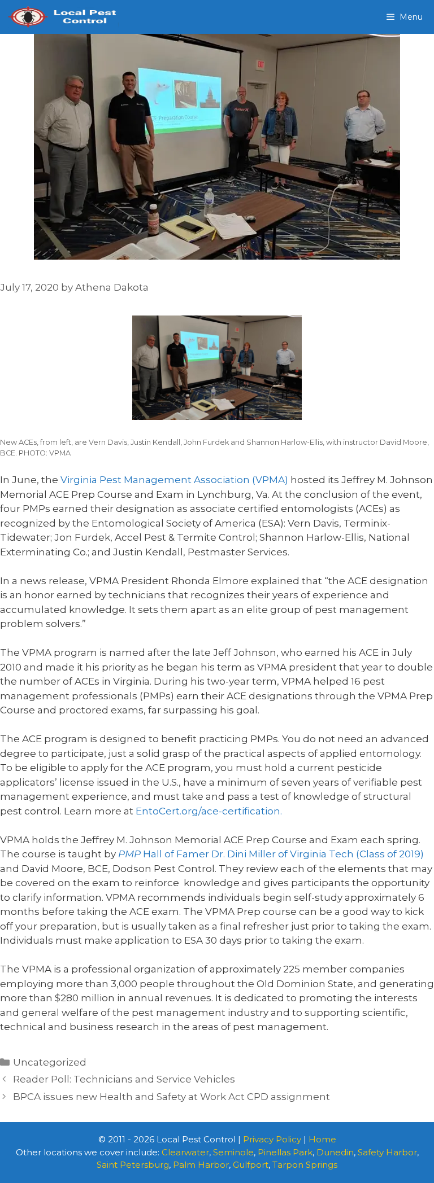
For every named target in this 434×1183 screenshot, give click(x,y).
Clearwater (185, 1152)
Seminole (233, 1152)
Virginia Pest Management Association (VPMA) (174, 479)
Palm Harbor (201, 1164)
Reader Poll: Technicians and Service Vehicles (124, 1079)
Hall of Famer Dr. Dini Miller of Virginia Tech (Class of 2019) (271, 854)
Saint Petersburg (133, 1164)
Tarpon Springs (304, 1164)
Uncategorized (49, 1062)
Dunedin (335, 1152)
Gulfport (250, 1164)
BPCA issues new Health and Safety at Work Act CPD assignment (171, 1096)
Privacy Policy (272, 1139)
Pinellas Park (285, 1152)
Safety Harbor (387, 1152)
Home (322, 1139)
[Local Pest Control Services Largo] (62, 17)
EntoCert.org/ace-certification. (209, 811)
